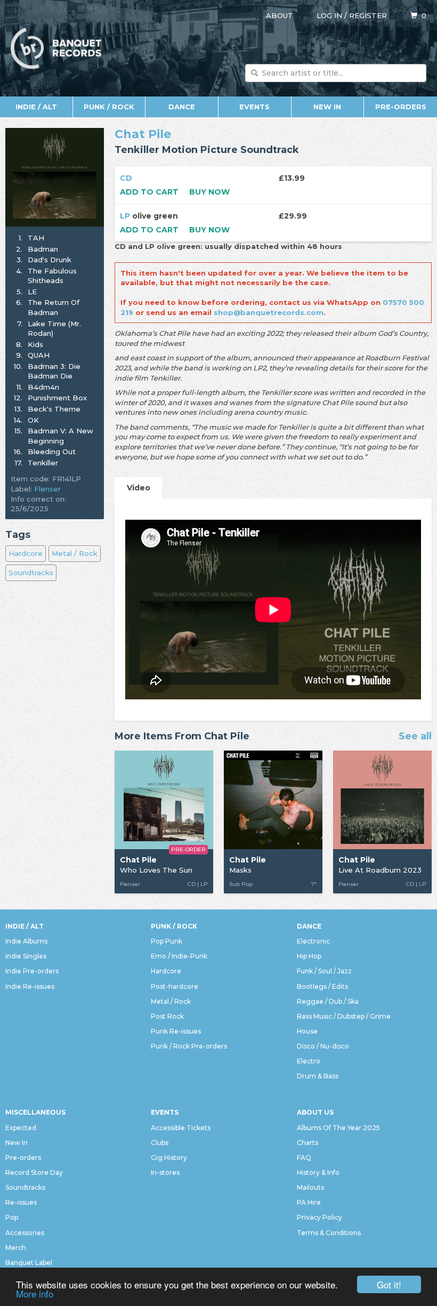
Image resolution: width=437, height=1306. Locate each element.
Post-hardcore (174, 986)
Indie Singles (25, 956)
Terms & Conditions (329, 1233)
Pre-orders (400, 106)
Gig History (169, 1158)
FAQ (304, 1158)
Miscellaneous (35, 1112)
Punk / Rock (109, 106)
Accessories (24, 1233)
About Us (315, 1112)
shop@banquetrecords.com (268, 312)
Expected (20, 1128)
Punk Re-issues (176, 1031)
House (307, 1031)
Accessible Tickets (181, 1128)
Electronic (313, 941)
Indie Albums (26, 941)
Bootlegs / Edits (322, 986)
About (279, 15)
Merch (15, 1248)
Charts (307, 1143)
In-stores (165, 1172)
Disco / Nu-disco (323, 1046)
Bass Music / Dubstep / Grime (344, 1016)
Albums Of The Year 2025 (338, 1128)
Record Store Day (34, 1172)
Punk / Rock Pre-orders (189, 1046)
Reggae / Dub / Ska (328, 1001)
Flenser (47, 489)
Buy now (209, 192)
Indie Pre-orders (32, 971)
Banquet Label (28, 1263)
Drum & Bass (317, 1076)
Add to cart (149, 192)
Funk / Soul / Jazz (324, 971)
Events (254, 106)
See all (415, 736)
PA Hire (309, 1202)
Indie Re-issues (29, 986)
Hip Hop (309, 956)
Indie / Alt (36, 106)
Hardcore (26, 553)
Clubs (159, 1143)
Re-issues (21, 1202)
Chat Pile (143, 134)
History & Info (318, 1172)
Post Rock (167, 1016)
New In (327, 106)
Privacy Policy (319, 1217)
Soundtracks (31, 572)
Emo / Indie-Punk (179, 956)
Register (368, 15)
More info (34, 1293)
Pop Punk (166, 941)
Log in (329, 15)
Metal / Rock (75, 553)
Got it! (389, 1284)
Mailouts (310, 1187)
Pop (11, 1217)
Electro (308, 1061)
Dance (181, 106)
